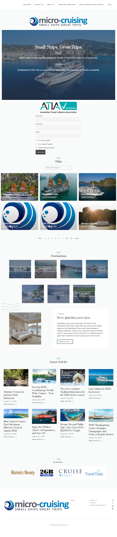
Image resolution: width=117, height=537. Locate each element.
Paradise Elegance (91, 194)
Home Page (27, 4)
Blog (110, 4)
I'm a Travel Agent (44, 140)
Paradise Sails (50, 194)
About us (50, 4)
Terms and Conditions (67, 4)
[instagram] (112, 500)
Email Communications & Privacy (91, 4)
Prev (39, 238)
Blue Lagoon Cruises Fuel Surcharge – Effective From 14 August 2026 (15, 426)
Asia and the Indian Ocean (10, 196)
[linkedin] (112, 508)
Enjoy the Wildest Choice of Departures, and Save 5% (43, 430)
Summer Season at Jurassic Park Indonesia (14, 395)
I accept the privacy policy (46, 148)
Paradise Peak (11, 194)
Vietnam (14, 197)
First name (39, 116)
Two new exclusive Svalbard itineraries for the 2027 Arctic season (72, 392)
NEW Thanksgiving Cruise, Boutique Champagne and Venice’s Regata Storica (101, 430)
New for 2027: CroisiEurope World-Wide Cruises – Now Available (43, 392)
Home (72, 500)
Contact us (39, 4)
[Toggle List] (70, 167)
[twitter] (112, 503)
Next (77, 238)
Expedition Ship (7, 197)
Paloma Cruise (11, 223)
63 (67, 238)
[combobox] (56, 167)
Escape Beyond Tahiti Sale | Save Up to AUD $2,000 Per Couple (72, 427)
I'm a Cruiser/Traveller (45, 144)
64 (72, 238)
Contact (93, 503)
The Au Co (48, 223)
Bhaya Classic (89, 223)
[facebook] (112, 506)
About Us (93, 500)
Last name (39, 124)
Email (37, 132)
